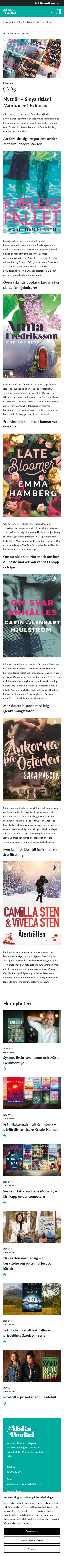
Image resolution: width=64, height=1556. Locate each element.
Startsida (6, 22)
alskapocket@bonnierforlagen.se (24, 1484)
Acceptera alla (32, 1531)
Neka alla (32, 1549)
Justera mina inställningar (32, 1540)
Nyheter (14, 22)
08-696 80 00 (14, 1471)
